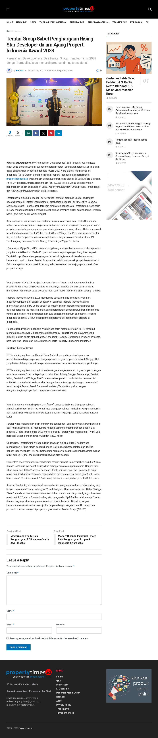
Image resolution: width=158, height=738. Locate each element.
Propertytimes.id (25, 728)
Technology (119, 22)
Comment (12, 572)
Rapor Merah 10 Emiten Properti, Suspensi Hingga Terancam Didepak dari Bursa (132, 156)
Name (10, 610)
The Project (77, 22)
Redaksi (19, 70)
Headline (21, 22)
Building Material (98, 22)
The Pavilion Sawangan (52, 22)
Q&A (58, 680)
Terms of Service (65, 713)
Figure (59, 676)
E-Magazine (62, 688)
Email (10, 624)
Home (9, 22)
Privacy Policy (63, 705)
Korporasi (136, 22)
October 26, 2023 (36, 70)
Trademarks (62, 709)
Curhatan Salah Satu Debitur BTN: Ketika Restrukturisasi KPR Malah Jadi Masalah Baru (120, 86)
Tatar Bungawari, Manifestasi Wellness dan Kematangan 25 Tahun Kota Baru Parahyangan (133, 110)
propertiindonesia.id (17, 178)
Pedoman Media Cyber (68, 693)
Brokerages (62, 684)
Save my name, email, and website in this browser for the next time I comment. (49, 638)
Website (60, 624)
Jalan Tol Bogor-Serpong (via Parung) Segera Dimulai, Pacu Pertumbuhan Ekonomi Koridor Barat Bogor (133, 126)
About (59, 701)
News (33, 22)
